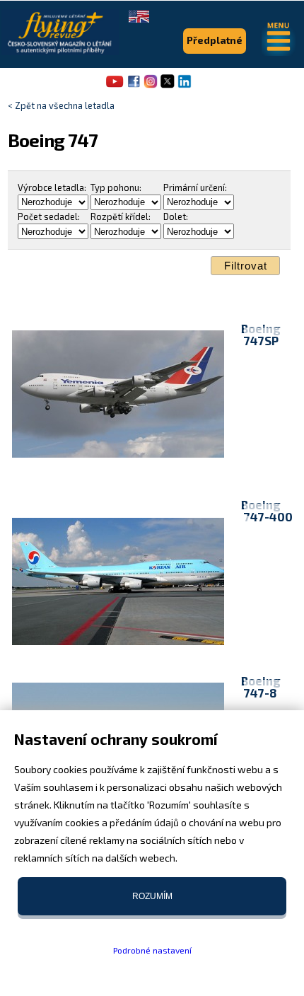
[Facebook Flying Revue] (133, 86)
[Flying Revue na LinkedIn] (184, 86)
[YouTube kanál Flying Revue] (112, 86)
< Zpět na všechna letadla (61, 105)
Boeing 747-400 (267, 510)
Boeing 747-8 (261, 686)
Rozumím (152, 896)
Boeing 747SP (261, 334)
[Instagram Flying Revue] (150, 86)
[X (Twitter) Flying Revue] (167, 86)
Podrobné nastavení (152, 950)
